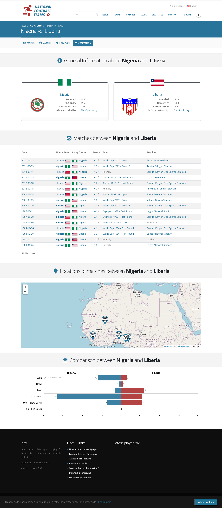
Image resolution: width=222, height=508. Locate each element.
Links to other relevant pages (83, 449)
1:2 (96, 171)
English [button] (194, 6)
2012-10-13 (28, 177)
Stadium (152, 152)
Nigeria (64, 94)
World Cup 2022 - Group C (116, 160)
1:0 (96, 245)
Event (106, 152)
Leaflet (169, 346)
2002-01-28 (28, 194)
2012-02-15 (28, 188)
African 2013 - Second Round (118, 177)
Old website (177, 6)
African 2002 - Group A (115, 194)
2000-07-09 (28, 205)
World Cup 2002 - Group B (117, 200)
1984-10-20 (28, 233)
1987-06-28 (28, 216)
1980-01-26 (28, 245)
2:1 (96, 205)
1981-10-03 (28, 239)
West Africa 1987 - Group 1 (117, 222)
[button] (93, 336)
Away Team (79, 152)
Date (24, 152)
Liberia (157, 94)
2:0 (96, 166)
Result (96, 152)
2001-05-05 (28, 200)
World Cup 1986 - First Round (118, 228)
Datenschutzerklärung (80, 473)
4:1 (96, 211)
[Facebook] (198, 14)
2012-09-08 (28, 183)
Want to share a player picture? (84, 468)
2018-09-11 (28, 171)
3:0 (96, 233)
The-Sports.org (89, 110)
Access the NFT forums (80, 458)
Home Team (63, 152)
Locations (65, 43)
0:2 (96, 160)
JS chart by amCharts (53, 377)
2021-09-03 (28, 166)
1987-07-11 (28, 211)
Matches (47, 43)
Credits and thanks (78, 463)
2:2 (96, 183)
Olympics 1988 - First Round (117, 211)
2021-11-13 (28, 160)
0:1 (96, 194)
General (30, 43)
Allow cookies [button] (206, 502)
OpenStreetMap (182, 346)
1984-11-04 (28, 228)
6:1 (96, 177)
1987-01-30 (28, 222)
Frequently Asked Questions (83, 454)
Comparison (84, 43)
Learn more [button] (104, 502)
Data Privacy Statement (80, 477)
